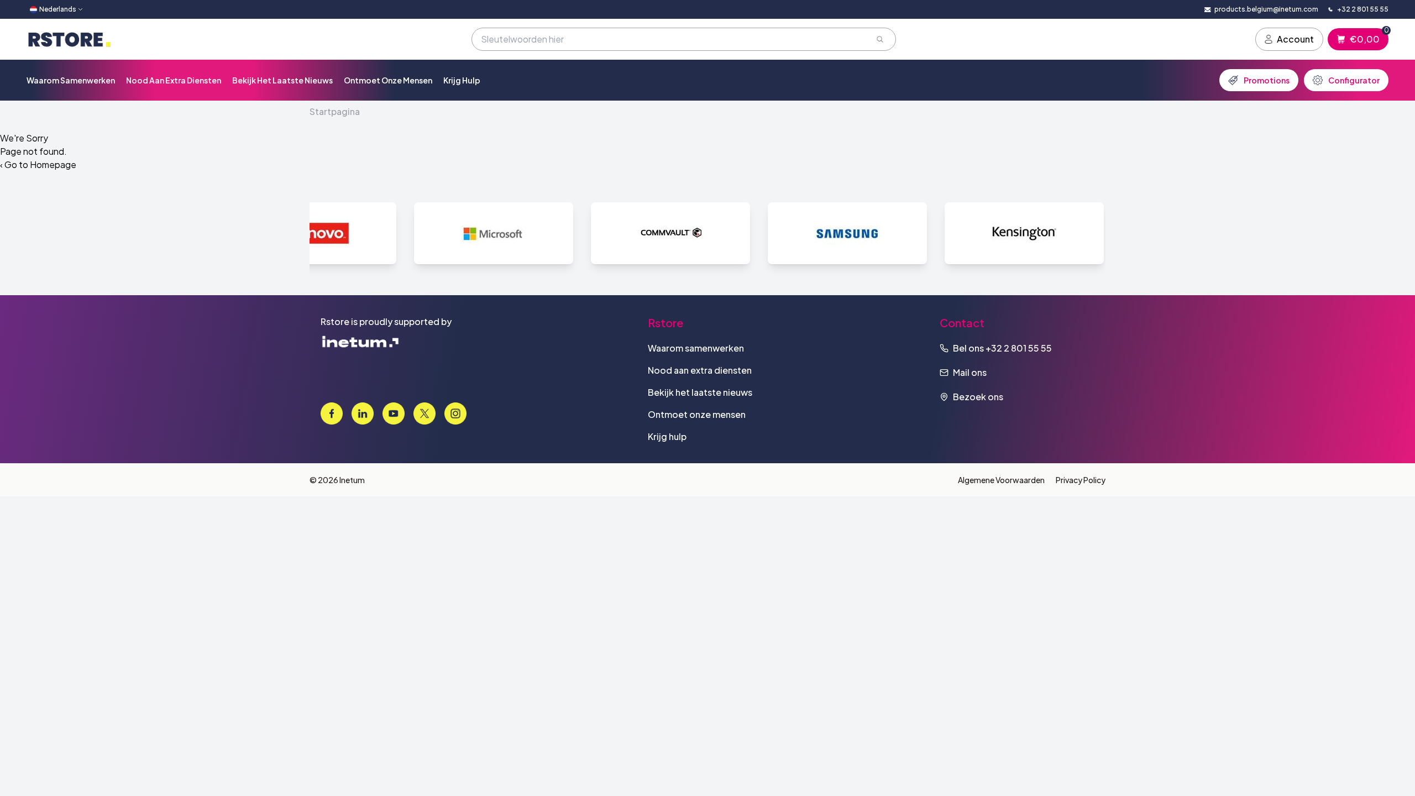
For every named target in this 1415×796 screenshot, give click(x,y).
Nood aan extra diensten (173, 80)
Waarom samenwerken (71, 80)
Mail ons (970, 372)
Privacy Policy (1080, 480)
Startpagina (335, 111)
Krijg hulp (461, 80)
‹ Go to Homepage (38, 164)
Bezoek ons (978, 396)
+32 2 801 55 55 (1019, 348)
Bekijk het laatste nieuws (282, 80)
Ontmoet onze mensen (388, 80)
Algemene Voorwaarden (1001, 480)
